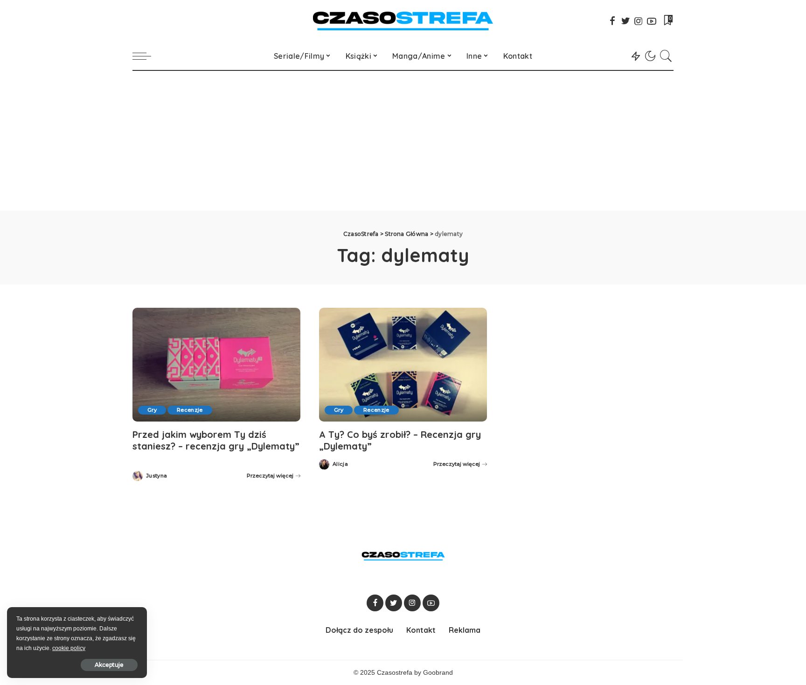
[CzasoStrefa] (403, 21)
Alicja (340, 464)
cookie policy (68, 648)
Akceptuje (109, 664)
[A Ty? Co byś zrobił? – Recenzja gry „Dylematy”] (403, 364)
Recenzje (190, 410)
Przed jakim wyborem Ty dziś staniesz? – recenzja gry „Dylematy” (215, 440)
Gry (152, 410)
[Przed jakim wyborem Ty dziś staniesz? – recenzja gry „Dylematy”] (216, 364)
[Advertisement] (403, 141)
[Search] (666, 56)
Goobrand (438, 672)
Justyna (156, 475)
